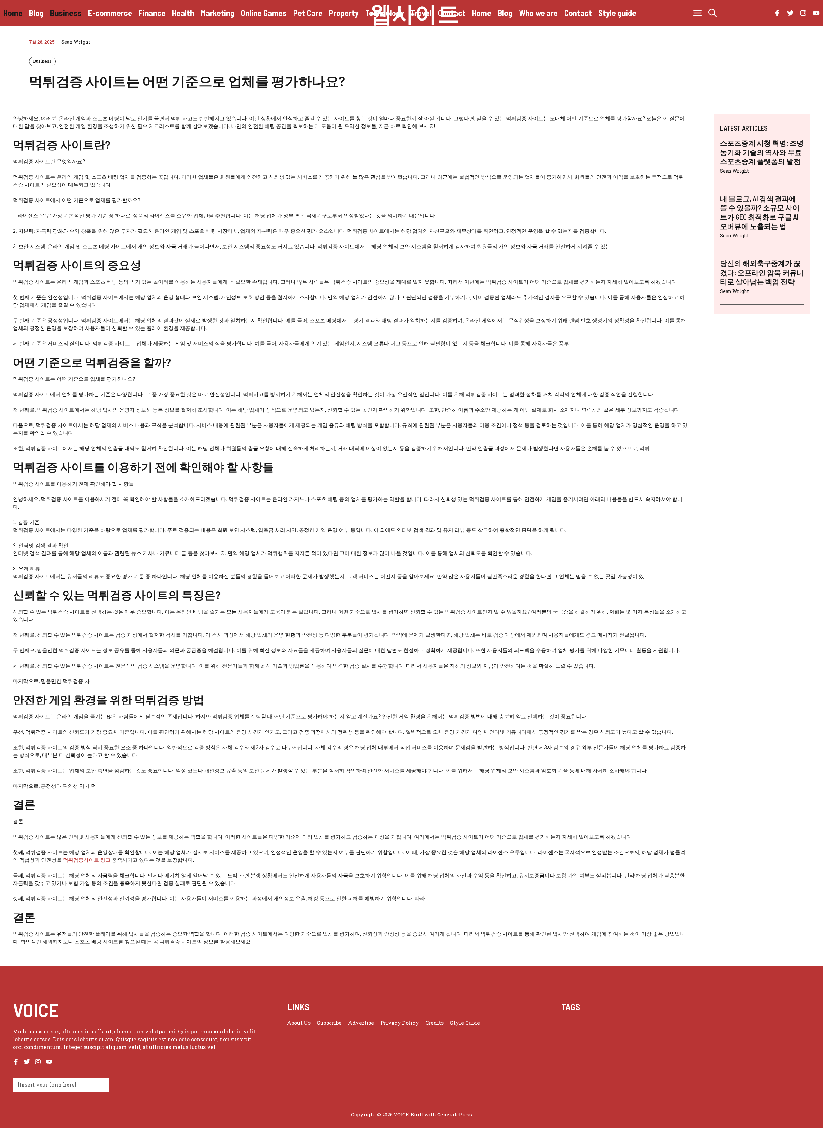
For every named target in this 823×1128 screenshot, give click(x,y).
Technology (384, 13)
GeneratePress (454, 1114)
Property (344, 13)
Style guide (617, 13)
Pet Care (307, 13)
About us (299, 1022)
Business (66, 13)
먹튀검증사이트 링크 (87, 859)
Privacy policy (399, 1022)
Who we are (538, 13)
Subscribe (329, 1022)
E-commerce (110, 13)
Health (183, 13)
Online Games (264, 13)
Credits (434, 1022)
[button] (712, 13)
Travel (421, 13)
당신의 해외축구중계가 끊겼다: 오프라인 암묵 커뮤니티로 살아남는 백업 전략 (762, 272)
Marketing (217, 13)
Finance (152, 13)
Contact (452, 13)
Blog (36, 13)
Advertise (361, 1022)
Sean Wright (75, 42)
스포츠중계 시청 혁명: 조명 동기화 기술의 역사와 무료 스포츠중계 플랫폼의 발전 (762, 152)
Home (13, 13)
